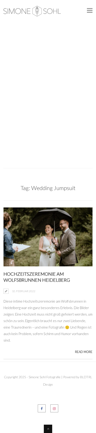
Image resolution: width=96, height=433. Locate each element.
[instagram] (54, 408)
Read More (84, 352)
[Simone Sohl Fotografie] (32, 12)
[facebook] (42, 408)
